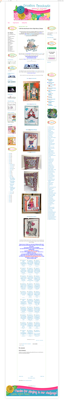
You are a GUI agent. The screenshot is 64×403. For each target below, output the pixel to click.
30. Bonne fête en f (37, 336)
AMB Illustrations (51, 132)
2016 (10, 197)
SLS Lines (50, 204)
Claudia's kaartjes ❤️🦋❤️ (51, 85)
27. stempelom (37, 328)
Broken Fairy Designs (52, 137)
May (10, 173)
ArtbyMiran (50, 135)
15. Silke (37, 297)
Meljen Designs (51, 182)
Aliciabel (49, 130)
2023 (10, 157)
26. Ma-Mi (30, 328)
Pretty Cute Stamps (51, 194)
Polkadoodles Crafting (52, 193)
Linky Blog (41, 340)
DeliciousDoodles (51, 147)
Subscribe (52, 58)
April (28, 216)
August (11, 169)
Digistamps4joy (51, 150)
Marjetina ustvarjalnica (50, 105)
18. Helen (37, 305)
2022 (10, 159)
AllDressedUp (50, 131)
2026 (10, 153)
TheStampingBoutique (52, 216)
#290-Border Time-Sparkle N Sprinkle (12, 181)
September (12, 168)
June (10, 172)
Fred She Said (50, 161)
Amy (27, 78)
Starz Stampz (50, 210)
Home (9, 22)
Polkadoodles (50, 191)
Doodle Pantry (50, 154)
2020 (10, 161)
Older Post (42, 376)
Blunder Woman (33, 129)
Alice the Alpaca (33, 216)
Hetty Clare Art (40, 53)
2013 (10, 201)
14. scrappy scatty (30, 297)
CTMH (49, 145)
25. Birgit (23, 328)
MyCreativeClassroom (52, 187)
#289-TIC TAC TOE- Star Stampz (12, 184)
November (12, 165)
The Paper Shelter (51, 215)
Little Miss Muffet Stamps (51, 181)
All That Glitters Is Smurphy (51, 102)
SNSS (49, 206)
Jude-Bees (50, 96)
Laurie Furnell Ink (51, 175)
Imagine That (50, 164)
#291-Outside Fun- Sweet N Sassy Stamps (12, 178)
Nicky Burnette (50, 188)
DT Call (49, 157)
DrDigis (23, 345)
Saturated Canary (51, 201)
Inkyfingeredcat (51, 82)
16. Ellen (23, 305)
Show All (55, 106)
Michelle (28, 104)
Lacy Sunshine (50, 174)
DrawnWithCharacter (52, 155)
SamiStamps (50, 197)
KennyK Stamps (51, 170)
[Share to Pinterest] (36, 343)
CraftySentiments (51, 144)
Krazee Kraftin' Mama (52, 88)
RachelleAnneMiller (51, 195)
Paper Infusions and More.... (51, 91)
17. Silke (30, 305)
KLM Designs (50, 173)
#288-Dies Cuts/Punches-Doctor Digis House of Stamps (12, 188)
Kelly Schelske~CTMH (52, 169)
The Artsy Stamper (51, 214)
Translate (51, 35)
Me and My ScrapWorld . (50, 80)
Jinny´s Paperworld (51, 99)
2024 (10, 156)
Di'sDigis (49, 149)
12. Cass (37, 289)
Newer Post (21, 376)
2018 (10, 195)
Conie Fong (50, 142)
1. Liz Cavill (23, 266)
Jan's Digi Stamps (51, 167)
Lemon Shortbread (51, 179)
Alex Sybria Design (51, 129)
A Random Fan (50, 128)
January (11, 193)
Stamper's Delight (51, 208)
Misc (49, 185)
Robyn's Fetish (50, 196)
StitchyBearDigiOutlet (52, 212)
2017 (9, 196)
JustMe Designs (51, 168)
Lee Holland (50, 177)
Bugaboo (49, 138)
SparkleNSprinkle (51, 207)
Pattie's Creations (51, 190)
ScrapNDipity (50, 202)
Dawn (27, 129)
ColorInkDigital (51, 141)
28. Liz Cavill (23, 336)
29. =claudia (30, 336)
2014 (10, 200)
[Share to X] (35, 343)
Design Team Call (16, 22)
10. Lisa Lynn (23, 289)
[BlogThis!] (34, 343)
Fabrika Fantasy (51, 160)
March (11, 176)
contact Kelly (32, 33)
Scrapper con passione (50, 94)
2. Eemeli (30, 266)
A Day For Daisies (51, 126)
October (11, 167)
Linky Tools (37, 340)
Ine (28, 152)
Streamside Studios (51, 213)
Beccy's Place (50, 136)
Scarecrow (33, 152)
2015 (10, 199)
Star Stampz (50, 209)
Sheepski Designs (51, 203)
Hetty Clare (50, 163)
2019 (10, 163)
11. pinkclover (30, 289)
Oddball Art (50, 189)
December (12, 164)
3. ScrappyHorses (37, 266)
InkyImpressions (51, 166)
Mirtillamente (50, 184)
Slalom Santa (34, 104)
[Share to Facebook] (35, 343)
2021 (10, 160)
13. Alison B (23, 297)
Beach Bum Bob (33, 78)
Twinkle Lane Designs (52, 219)
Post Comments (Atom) (27, 380)
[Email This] (33, 343)
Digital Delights (51, 151)
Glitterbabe (50, 162)
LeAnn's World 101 (51, 176)
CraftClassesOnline (51, 143)
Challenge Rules (24, 22)
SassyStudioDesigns (51, 200)
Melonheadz (50, 183)
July (10, 171)
